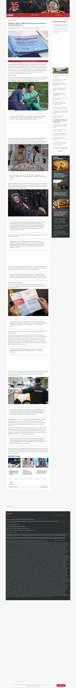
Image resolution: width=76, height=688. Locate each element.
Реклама (8, 516)
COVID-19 (24, 421)
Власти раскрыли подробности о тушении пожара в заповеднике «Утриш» (60, 126)
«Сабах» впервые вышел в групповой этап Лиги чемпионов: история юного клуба (59, 103)
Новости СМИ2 (9, 506)
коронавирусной (40, 424)
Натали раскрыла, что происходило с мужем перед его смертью (42, 472)
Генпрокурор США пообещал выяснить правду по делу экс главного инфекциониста (14, 473)
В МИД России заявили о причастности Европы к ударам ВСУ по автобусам (60, 84)
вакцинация (15, 478)
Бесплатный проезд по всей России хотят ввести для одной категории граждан (59, 143)
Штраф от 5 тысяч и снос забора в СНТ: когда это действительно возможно (60, 193)
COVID (10, 478)
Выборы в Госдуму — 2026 (34, 15)
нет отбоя (20, 141)
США (10, 469)
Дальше (60, 151)
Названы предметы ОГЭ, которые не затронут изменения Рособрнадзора (59, 94)
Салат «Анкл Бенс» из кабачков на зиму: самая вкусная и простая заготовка (61, 227)
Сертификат (41, 226)
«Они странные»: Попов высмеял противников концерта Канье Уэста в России (60, 112)
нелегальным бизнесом (32, 139)
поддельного (19, 242)
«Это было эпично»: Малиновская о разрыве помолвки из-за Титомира (60, 138)
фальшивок (17, 70)
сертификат (36, 478)
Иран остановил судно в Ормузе (60, 28)
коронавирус (23, 478)
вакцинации (17, 79)
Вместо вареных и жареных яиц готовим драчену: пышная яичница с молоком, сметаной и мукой (60, 175)
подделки (30, 478)
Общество (25, 469)
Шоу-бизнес (39, 469)
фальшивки (43, 478)
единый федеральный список (48, 540)
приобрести (39, 77)
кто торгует (19, 69)
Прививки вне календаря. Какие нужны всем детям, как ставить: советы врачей (27, 473)
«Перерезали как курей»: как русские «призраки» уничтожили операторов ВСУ (60, 121)
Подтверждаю (61, 685)
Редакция (8, 515)
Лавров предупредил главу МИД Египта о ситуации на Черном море (60, 89)
